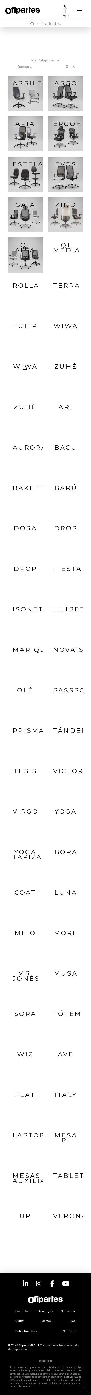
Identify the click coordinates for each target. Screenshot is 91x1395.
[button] (65, 10)
